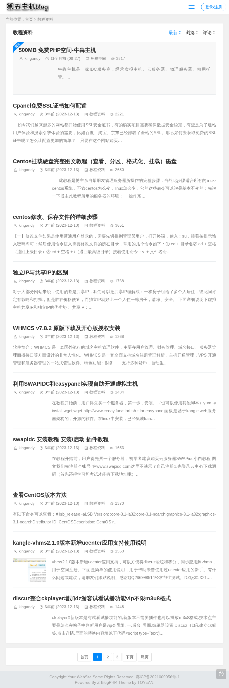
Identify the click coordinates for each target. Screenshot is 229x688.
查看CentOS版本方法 (40, 495)
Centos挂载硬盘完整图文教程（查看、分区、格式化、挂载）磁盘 (95, 161)
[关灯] (221, 674)
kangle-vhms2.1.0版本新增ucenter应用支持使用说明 (80, 543)
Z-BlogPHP (106, 682)
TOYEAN (145, 682)
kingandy (32, 58)
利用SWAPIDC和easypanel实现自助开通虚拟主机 (75, 384)
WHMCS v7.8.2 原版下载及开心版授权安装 (66, 328)
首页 (29, 19)
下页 (129, 657)
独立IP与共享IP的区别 (40, 272)
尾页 (145, 657)
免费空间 (98, 58)
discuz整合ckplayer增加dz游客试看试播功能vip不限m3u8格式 (92, 598)
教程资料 (45, 19)
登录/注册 (213, 7)
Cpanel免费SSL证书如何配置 (50, 106)
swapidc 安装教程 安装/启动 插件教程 (61, 439)
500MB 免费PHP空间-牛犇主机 (57, 50)
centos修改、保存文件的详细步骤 (55, 217)
